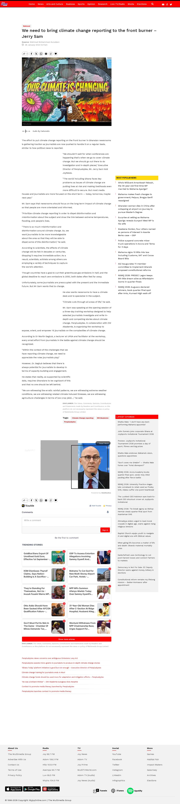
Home (32, 4)
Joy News (82, 754)
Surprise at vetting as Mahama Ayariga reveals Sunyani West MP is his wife (136, 220)
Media (131, 4)
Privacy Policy (15, 775)
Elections (142, 4)
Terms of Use (14, 770)
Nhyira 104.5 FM (51, 780)
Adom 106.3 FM (50, 759)
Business (70, 4)
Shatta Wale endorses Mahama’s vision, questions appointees (135, 456)
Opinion (91, 4)
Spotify (138, 790)
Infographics (118, 780)
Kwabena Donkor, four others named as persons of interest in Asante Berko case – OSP (136, 232)
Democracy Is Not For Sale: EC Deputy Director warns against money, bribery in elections (136, 571)
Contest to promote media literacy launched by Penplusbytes (48, 687)
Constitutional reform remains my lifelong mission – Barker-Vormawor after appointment (136, 583)
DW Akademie (102, 418)
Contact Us (13, 764)
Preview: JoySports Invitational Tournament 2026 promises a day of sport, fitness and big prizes (134, 445)
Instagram (117, 770)
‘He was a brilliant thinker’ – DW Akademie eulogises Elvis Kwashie (50, 682)
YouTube (116, 754)
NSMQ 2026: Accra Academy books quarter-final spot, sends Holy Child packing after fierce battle (134, 476)
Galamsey (152, 770)
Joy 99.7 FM (49, 754)
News (40, 4)
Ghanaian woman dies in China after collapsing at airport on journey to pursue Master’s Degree (136, 209)
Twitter (115, 764)
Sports (81, 4)
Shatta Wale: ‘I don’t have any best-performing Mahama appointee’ (134, 424)
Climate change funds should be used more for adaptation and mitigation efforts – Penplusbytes (63, 677)
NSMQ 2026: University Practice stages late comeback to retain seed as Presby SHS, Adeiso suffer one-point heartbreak (136, 488)
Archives (151, 775)
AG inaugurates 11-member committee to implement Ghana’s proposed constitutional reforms (135, 267)
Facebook (117, 759)
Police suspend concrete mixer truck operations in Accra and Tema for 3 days (136, 243)
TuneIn (103, 790)
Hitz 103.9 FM (49, 764)
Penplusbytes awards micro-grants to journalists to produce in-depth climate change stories (61, 663)
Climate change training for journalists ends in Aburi (43, 672)
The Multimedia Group (19, 754)
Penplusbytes (70, 422)
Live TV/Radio (117, 4)
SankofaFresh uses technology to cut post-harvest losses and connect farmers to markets (136, 559)
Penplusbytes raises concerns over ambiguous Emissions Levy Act (50, 658)
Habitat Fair (153, 759)
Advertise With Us (17, 759)
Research (102, 4)
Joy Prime (82, 764)
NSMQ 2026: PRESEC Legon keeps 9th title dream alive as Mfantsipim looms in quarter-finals (136, 278)
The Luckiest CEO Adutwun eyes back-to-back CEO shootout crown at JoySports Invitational (136, 500)
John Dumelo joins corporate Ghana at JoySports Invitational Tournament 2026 (136, 434)
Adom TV (82, 759)
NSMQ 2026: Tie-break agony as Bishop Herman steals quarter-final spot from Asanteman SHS (136, 513)
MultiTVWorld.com (86, 770)
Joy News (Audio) (86, 780)
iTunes (120, 790)
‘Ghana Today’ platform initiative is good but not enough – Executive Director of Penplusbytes (61, 668)
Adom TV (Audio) (86, 775)
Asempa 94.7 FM (51, 770)
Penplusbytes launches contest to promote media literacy (46, 691)
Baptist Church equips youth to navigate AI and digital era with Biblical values (136, 536)
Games (150, 754)
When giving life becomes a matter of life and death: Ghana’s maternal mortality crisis (136, 547)
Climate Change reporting (82, 418)
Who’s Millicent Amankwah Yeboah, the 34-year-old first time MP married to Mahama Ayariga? (136, 185)
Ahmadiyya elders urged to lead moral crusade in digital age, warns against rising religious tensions (136, 525)
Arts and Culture (54, 4)
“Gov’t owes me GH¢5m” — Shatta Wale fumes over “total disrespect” (136, 465)
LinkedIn (116, 775)
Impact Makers (154, 764)
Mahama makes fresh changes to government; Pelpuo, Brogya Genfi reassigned (135, 197)
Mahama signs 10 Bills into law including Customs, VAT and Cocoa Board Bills (136, 255)
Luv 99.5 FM (49, 775)
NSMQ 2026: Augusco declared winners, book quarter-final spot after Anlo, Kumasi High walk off (134, 290)
